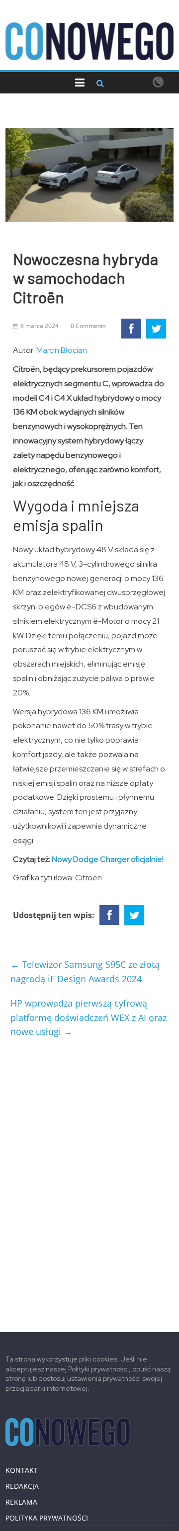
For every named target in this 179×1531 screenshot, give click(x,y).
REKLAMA (21, 1502)
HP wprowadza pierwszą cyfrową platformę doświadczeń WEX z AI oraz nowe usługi (88, 1017)
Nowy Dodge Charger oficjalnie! (108, 859)
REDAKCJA (22, 1486)
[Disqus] (89, 1181)
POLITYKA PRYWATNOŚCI (46, 1518)
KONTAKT (21, 1470)
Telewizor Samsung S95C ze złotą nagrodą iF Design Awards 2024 (85, 971)
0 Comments (88, 326)
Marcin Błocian (61, 350)
